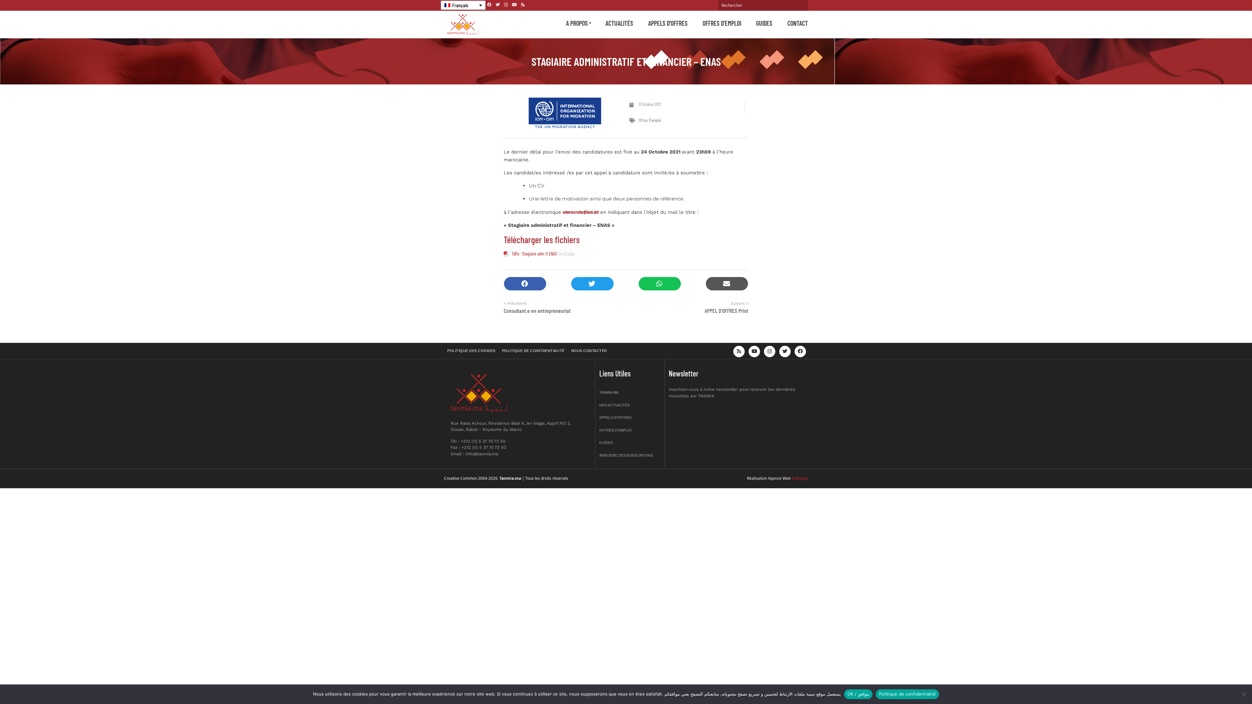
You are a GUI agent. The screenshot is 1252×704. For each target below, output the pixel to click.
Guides (764, 23)
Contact (797, 23)
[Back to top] (1224, 683)
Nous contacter (589, 351)
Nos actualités (614, 405)
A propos (577, 23)
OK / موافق (858, 694)
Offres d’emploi (722, 23)
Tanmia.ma (609, 392)
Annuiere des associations (626, 455)
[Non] (1244, 694)
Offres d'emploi (650, 120)
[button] (525, 284)
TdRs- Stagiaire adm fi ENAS (534, 254)
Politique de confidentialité (533, 351)
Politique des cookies (471, 351)
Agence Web (779, 478)
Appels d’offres (668, 23)
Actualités (619, 23)
